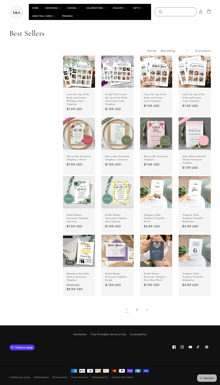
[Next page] (147, 310)
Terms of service (79, 377)
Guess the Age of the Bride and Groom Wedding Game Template (78, 99)
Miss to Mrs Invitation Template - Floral (79, 158)
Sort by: (152, 51)
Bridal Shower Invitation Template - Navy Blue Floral (155, 276)
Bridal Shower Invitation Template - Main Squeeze (117, 218)
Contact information (122, 377)
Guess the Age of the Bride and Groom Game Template (155, 97)
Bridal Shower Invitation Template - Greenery (78, 218)
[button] (161, 12)
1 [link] (126, 310)
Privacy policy (60, 377)
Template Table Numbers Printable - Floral (155, 218)
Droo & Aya (24, 377)
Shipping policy (100, 377)
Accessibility (138, 334)
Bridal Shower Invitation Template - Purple (117, 276)
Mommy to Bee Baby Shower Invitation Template (78, 276)
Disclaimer (80, 334)
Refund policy (41, 377)
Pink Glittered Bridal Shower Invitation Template (194, 159)
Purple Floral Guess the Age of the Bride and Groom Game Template (116, 99)
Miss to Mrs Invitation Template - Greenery (117, 158)
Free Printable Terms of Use (108, 334)
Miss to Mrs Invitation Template (156, 158)
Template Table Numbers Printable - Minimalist (193, 218)
